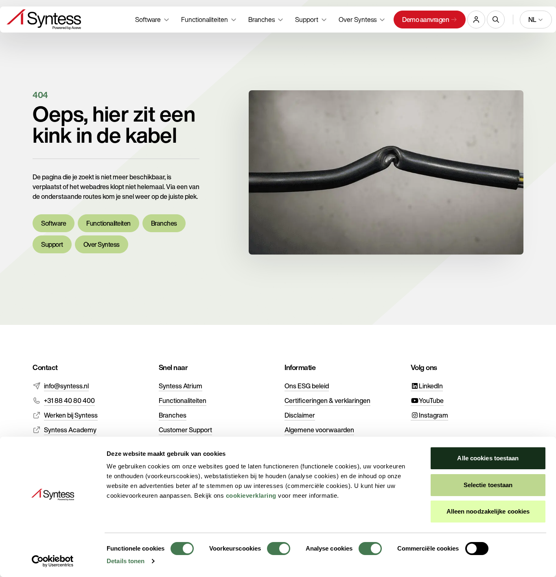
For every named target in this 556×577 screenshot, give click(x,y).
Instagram (433, 415)
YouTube (431, 400)
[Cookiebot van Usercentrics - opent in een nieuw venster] (52, 561)
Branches (164, 223)
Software (53, 223)
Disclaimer (300, 415)
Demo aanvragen (425, 19)
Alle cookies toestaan (488, 458)
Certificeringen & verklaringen (327, 400)
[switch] (278, 548)
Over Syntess (101, 244)
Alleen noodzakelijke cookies (488, 511)
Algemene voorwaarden (319, 430)
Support (52, 244)
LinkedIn (431, 386)
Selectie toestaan (488, 484)
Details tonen (125, 560)
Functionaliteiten (108, 223)
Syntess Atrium (180, 386)
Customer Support (185, 430)
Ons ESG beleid (307, 386)
